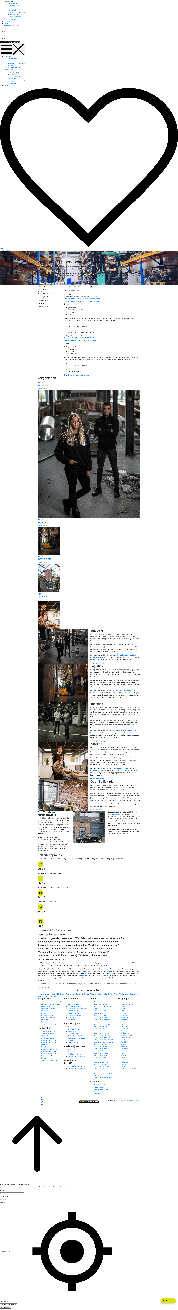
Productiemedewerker (49, 1040)
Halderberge (125, 1033)
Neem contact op (100, 1087)
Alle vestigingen (43, 987)
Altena (123, 1006)
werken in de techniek (98, 741)
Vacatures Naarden (100, 1049)
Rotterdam (124, 1049)
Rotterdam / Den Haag (47, 969)
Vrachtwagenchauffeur (49, 1060)
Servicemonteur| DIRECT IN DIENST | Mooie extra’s (82, 338)
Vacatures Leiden (100, 1044)
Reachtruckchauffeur (48, 1054)
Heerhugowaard (126, 1035)
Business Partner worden (76, 1066)
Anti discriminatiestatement (129, 994)
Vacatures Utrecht (100, 1055)
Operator (44, 1045)
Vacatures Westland (101, 1064)
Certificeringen (73, 1042)
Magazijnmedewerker (48, 1051)
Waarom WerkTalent (14, 17)
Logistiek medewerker (49, 1049)
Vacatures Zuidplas (100, 1069)
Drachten (124, 1020)
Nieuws (41, 996)
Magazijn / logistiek (48, 1017)
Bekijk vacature (75, 336)
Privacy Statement (82, 994)
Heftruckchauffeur (47, 1056)
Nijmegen (124, 1046)
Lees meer (41, 280)
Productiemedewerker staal (51, 1042)
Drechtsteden (125, 1022)
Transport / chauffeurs (49, 1024)
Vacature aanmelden (75, 1027)
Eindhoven (124, 1026)
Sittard (123, 1051)
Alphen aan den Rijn (127, 1004)
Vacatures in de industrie (16, 61)
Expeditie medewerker (49, 1047)
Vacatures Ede (99, 1029)
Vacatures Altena (100, 1011)
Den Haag (124, 1013)
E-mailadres (4, 1196)
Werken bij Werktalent (11, 26)
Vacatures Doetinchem (102, 1020)
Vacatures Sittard (100, 1057)
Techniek (44, 1022)
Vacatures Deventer (101, 1022)
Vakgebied (3, 1302)
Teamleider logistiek (48, 1033)
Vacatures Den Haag (101, 1017)
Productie (44, 1020)
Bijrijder (44, 1058)
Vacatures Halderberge (102, 1037)
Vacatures (7, 56)
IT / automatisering (48, 1015)
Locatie (2, 1202)
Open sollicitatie (13, 6)
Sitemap (97, 1094)
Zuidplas (123, 1064)
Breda (123, 1011)
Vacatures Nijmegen (101, 1051)
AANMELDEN (5, 1307)
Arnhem (123, 1008)
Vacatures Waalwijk (101, 1062)
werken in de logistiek (98, 701)
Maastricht (124, 1042)
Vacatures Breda (100, 1015)
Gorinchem (82, 975)
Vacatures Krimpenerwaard (103, 1042)
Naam (2, 1190)
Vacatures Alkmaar (100, 1004)
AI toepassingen (51, 996)
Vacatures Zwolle (100, 1071)
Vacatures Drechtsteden (102, 1024)
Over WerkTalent (73, 1029)
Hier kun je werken (13, 8)
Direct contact (73, 1033)
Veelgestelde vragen (14, 14)
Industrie (44, 1013)
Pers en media (96, 994)
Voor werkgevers (10, 19)
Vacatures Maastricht (101, 1046)
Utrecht (123, 1055)
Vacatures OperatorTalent (103, 1078)
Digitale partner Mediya (131, 1101)
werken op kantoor (97, 779)
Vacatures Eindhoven (101, 1031)
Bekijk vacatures (5, 250)
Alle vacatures (12, 3)
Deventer (124, 1015)
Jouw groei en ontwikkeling (17, 12)
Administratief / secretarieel (51, 1002)
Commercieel (46, 1006)
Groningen (124, 1031)
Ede (122, 1024)
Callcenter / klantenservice (50, 1004)
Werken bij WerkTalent (110, 994)
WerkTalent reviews (101, 1089)
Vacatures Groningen (101, 1035)
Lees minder (49, 280)
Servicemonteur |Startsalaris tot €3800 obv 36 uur (82, 299)
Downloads (72, 1020)
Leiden (109, 971)
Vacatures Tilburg (100, 1060)
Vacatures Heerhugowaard (103, 1040)
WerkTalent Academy (75, 1054)
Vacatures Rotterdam (101, 1053)
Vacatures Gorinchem (101, 1033)
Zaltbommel (125, 1062)
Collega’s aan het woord (76, 1056)
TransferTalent (73, 1011)
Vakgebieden (12, 74)
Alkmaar (123, 1002)
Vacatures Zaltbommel (102, 1066)
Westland (124, 1060)
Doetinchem (125, 1017)
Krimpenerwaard (126, 1037)
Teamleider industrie (48, 1031)
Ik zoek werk (8, 70)
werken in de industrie (98, 663)
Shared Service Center (128, 1069)
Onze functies (72, 1052)
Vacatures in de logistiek (16, 65)
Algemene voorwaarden (47, 994)
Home (43, 252)
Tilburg (123, 1053)
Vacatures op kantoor (15, 67)
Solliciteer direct (86, 336)
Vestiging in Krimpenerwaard (51, 255)
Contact (6, 23)
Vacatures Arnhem (100, 1013)
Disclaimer (61, 994)
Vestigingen (8, 21)
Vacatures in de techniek (16, 63)
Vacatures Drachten (101, 1026)
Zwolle (123, 1066)
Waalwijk (124, 1057)
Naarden (123, 1044)
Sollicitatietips (12, 10)
